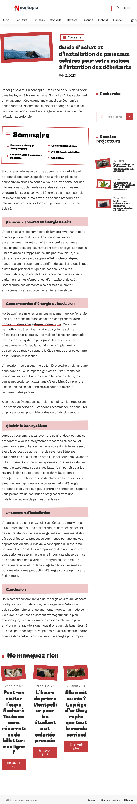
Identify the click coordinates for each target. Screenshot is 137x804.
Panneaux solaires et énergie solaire (22, 146)
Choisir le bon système (64, 146)
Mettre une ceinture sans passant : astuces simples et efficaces (123, 205)
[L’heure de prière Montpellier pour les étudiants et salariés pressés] (45, 673)
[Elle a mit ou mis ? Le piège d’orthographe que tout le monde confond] (75, 673)
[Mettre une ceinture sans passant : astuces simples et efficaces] (103, 203)
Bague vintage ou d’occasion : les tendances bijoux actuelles (123, 167)
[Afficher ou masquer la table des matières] (67, 136)
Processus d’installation (65, 152)
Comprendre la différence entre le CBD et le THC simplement (124, 186)
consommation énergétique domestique (31, 324)
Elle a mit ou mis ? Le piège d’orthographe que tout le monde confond (76, 713)
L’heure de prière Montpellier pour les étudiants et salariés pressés (45, 716)
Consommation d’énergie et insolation (26, 155)
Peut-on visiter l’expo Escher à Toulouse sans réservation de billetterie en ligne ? (14, 722)
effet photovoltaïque (62, 258)
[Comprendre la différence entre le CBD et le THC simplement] (103, 184)
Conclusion (57, 157)
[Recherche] (117, 8)
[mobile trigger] (7, 8)
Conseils (75, 37)
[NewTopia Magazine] (26, 8)
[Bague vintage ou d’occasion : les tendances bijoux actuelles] (103, 163)
